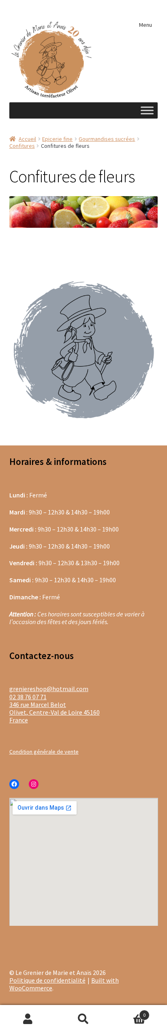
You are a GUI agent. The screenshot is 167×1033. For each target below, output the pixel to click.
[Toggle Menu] (147, 110)
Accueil (27, 139)
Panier (128, 1011)
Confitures (22, 145)
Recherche (83, 1019)
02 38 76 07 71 (28, 697)
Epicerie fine (57, 139)
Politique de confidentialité (47, 980)
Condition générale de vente (44, 751)
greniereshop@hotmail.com (48, 689)
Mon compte (28, 1019)
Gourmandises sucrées (107, 139)
